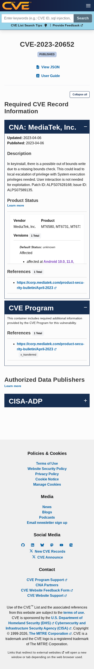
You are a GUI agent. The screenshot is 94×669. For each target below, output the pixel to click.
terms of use (73, 612)
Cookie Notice (47, 479)
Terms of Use (47, 463)
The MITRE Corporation (49, 633)
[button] (88, 5)
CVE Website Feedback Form (45, 590)
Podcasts (47, 517)
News (47, 507)
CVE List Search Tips (26, 25)
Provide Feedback (66, 25)
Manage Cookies (47, 484)
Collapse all (80, 94)
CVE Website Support (45, 595)
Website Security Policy (47, 469)
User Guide (50, 76)
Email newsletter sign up (47, 523)
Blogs (47, 512)
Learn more (15, 205)
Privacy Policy (47, 474)
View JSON (50, 67)
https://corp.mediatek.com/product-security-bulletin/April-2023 (50, 285)
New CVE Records (49, 551)
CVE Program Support (46, 580)
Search (83, 18)
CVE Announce (50, 557)
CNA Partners (47, 585)
